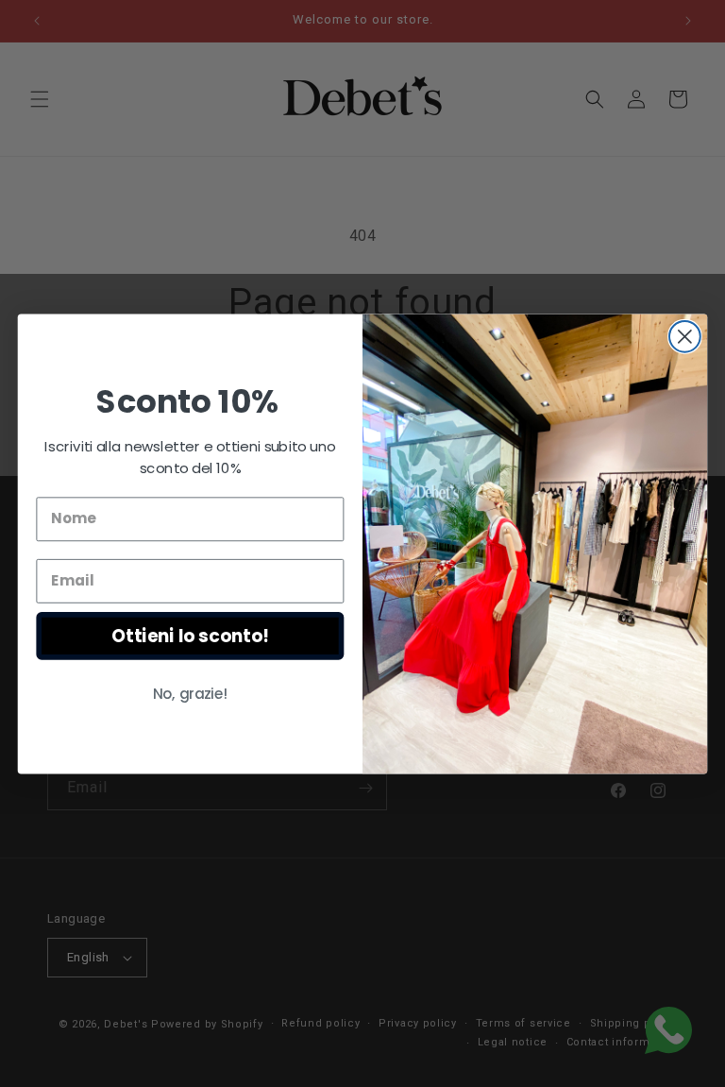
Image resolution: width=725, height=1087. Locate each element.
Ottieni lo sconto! (189, 634)
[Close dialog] (684, 335)
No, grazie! (190, 693)
